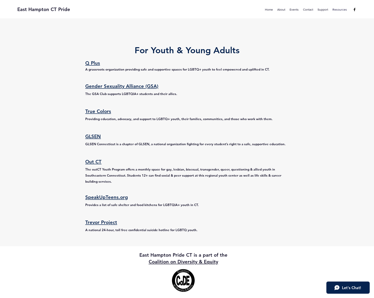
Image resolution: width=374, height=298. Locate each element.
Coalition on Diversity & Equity (183, 262)
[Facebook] (354, 9)
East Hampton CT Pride (43, 9)
